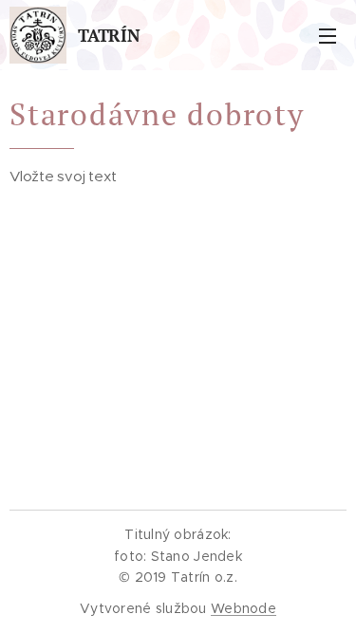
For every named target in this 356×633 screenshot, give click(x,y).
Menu (328, 35)
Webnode (243, 608)
